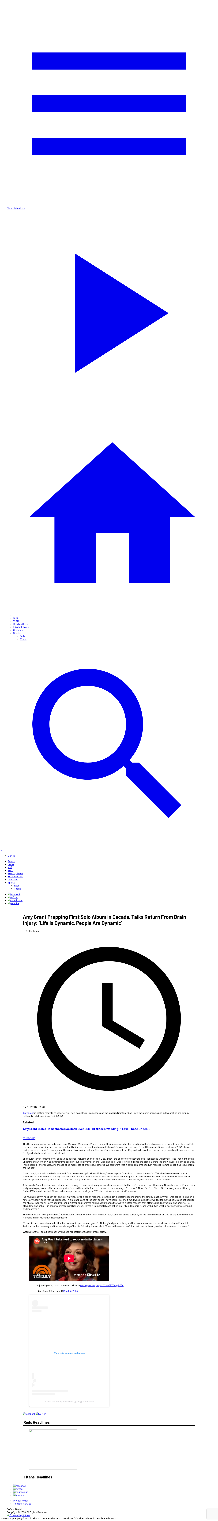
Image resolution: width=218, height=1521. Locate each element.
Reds (22, 636)
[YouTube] (13, 903)
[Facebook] (14, 894)
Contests (18, 629)
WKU (16, 620)
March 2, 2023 (70, 1290)
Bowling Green (20, 623)
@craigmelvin (87, 1285)
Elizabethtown (21, 626)
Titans (23, 639)
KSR (15, 617)
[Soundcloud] (15, 900)
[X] (13, 897)
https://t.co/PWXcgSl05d (110, 1285)
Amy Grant (28, 1112)
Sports (17, 633)
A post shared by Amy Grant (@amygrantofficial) (69, 1401)
